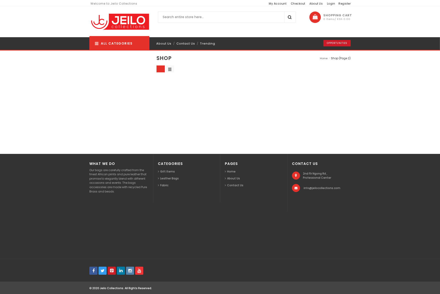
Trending (207, 43)
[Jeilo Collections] (119, 22)
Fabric (164, 185)
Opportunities (337, 43)
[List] (170, 68)
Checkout (298, 4)
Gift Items (167, 171)
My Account (277, 4)
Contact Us (185, 43)
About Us (316, 4)
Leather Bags (169, 178)
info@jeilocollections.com (322, 188)
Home (323, 58)
